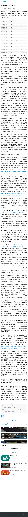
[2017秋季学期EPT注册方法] (5, 450)
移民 (4, 415)
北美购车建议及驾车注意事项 (17, 470)
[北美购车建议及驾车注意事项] (5, 472)
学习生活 (13, 8)
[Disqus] (14, 494)
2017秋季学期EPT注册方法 (17, 448)
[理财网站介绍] (5, 458)
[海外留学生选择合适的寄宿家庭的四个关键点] (5, 465)
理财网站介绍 (13, 456)
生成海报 (5, 424)
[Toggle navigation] (26, 1)
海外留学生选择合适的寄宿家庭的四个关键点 (18, 464)
